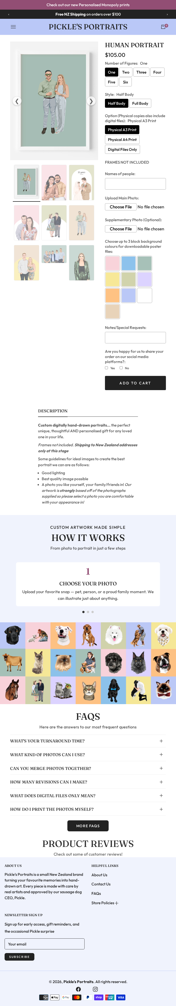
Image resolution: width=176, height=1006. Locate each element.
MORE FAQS (88, 826)
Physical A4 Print (122, 139)
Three (141, 72)
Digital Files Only (122, 149)
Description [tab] (53, 410)
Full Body (140, 103)
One (111, 72)
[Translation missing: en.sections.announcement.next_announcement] (167, 14)
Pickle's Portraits (78, 981)
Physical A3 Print (122, 129)
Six (125, 82)
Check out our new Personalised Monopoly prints (88, 4)
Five (111, 82)
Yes (112, 368)
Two (125, 72)
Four (157, 72)
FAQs (96, 893)
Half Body (116, 103)
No (127, 368)
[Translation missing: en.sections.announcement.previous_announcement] (9, 14)
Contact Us (100, 884)
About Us (99, 874)
